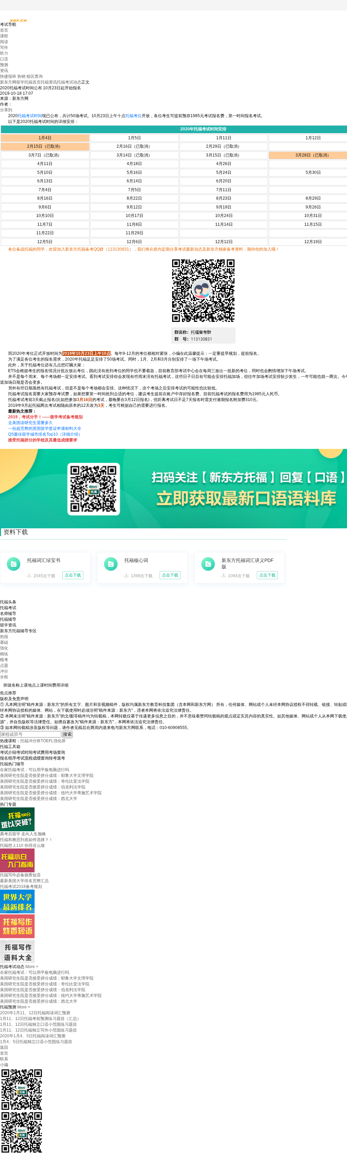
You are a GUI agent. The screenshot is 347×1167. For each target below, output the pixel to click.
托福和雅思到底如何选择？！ (26, 839)
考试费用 (41, 752)
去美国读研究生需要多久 (30, 422)
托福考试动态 (69, 82)
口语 (4, 59)
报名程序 (8, 758)
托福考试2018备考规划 (21, 886)
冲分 (4, 671)
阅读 (4, 41)
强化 (4, 648)
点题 (4, 665)
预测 (4, 64)
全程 (4, 677)
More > (31, 966)
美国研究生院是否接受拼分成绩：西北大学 (38, 798)
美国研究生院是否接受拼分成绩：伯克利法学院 (42, 787)
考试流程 (24, 758)
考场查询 (57, 752)
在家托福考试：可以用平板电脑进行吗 (34, 769)
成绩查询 (41, 758)
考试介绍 (8, 752)
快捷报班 (8, 76)
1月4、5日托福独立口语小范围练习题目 (36, 1041)
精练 (4, 654)
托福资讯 (49, 82)
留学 (20, 82)
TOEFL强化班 (53, 741)
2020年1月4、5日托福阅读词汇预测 (32, 1036)
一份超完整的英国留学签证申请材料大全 (44, 428)
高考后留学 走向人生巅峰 (23, 834)
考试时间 (24, 752)
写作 (4, 47)
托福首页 (32, 82)
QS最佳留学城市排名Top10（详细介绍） (45, 434)
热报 (4, 636)
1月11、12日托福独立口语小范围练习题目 (38, 1024)
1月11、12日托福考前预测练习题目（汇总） (40, 1018)
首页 (4, 30)
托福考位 (133, 115)
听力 (4, 53)
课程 (4, 36)
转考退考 (57, 758)
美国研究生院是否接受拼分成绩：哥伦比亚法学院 (44, 781)
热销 (21, 76)
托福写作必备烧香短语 (20, 875)
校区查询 (34, 76)
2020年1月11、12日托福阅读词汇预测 (35, 1012)
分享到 (6, 110)
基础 (4, 642)
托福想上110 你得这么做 (22, 845)
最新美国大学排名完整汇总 (24, 880)
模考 (4, 659)
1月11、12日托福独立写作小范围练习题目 (38, 1030)
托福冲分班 (30, 741)
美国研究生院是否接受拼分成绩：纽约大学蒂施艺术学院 (51, 792)
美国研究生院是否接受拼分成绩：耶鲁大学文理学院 (47, 775)
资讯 (4, 70)
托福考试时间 (30, 115)
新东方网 (8, 82)
